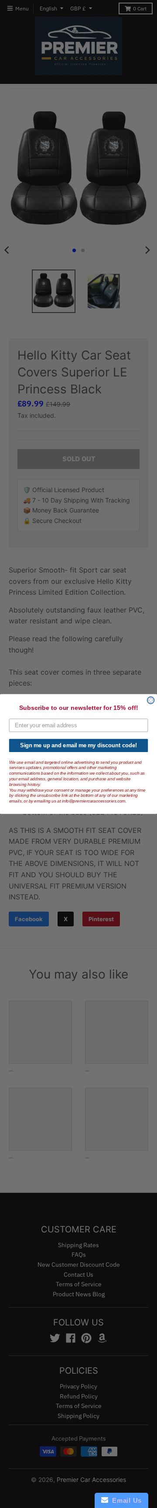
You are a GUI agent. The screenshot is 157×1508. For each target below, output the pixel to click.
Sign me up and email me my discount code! (78, 745)
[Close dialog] (150, 700)
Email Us (125, 1500)
